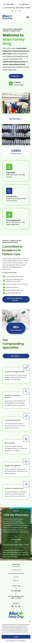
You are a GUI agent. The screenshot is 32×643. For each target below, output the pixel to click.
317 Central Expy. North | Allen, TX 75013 (16, 545)
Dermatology (10, 443)
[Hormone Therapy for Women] (26, 391)
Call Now (17, 82)
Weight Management (13, 466)
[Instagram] (16, 10)
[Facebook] (12, 10)
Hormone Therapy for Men (14, 372)
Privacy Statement (21, 640)
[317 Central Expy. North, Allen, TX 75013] (3, 8)
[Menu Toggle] (28, 17)
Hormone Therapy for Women (13, 396)
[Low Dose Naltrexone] (26, 416)
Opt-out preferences (11, 640)
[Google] (19, 10)
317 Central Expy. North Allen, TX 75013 (16, 597)
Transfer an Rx (11, 197)
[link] (8, 3)
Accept (16, 637)
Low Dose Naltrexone (12, 420)
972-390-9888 (8, 4)
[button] (29, 621)
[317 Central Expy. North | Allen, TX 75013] (16, 542)
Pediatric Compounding (14, 488)
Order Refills (10, 173)
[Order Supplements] (9, 215)
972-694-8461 (23, 4)
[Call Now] (11, 83)
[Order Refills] (9, 167)
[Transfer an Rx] (9, 191)
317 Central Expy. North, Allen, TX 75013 (17, 8)
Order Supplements (13, 220)
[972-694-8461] (24, 1)
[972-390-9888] (8, 1)
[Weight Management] (26, 462)
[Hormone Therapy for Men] (26, 368)
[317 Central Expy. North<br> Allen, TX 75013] (16, 593)
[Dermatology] (26, 439)
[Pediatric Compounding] (26, 484)
